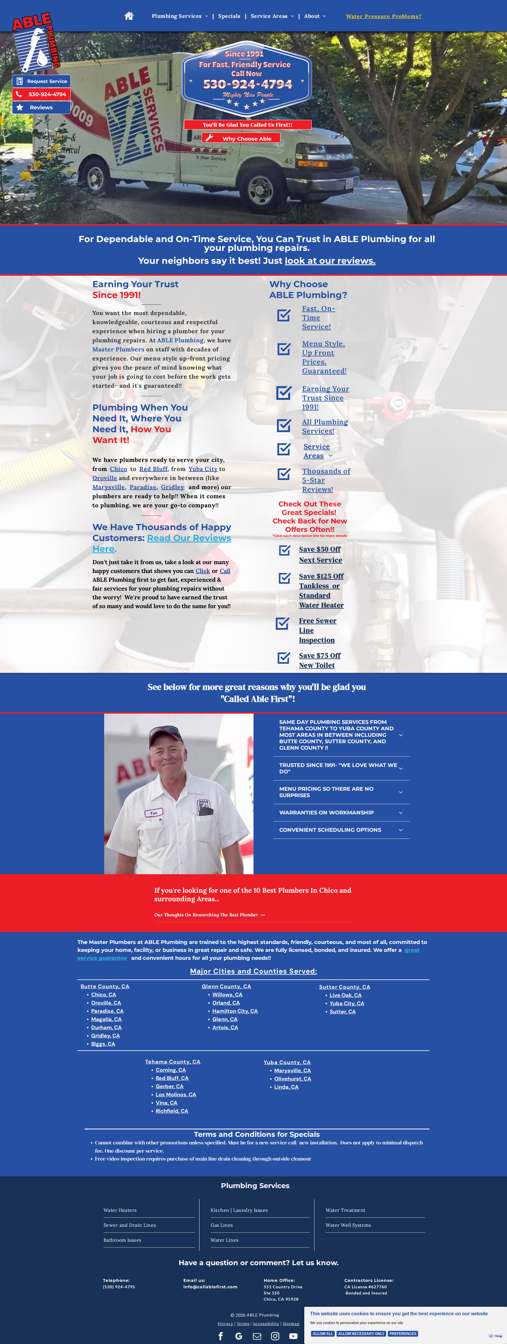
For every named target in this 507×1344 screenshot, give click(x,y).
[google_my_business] (238, 1337)
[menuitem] (180, 16)
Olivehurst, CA (292, 1078)
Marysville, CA (292, 1070)
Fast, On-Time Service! (318, 317)
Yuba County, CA (287, 1062)
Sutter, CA (343, 1011)
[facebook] (220, 1337)
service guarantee (102, 958)
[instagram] (275, 1337)
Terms (243, 1323)
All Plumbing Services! (325, 426)
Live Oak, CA (346, 995)
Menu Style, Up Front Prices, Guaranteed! (324, 357)
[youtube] (293, 1337)
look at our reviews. (330, 260)
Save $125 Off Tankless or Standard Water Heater (321, 590)
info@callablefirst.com (210, 1286)
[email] (257, 1337)
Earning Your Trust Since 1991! (325, 397)
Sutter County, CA (345, 987)
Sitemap (291, 1323)
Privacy (225, 1323)
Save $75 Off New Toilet (320, 660)
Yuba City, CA (347, 1003)
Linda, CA (286, 1086)
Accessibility (266, 1323)
